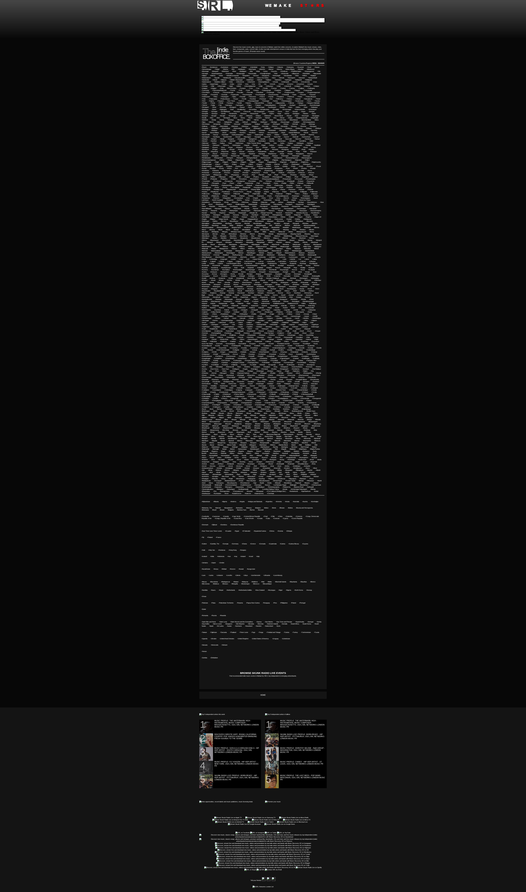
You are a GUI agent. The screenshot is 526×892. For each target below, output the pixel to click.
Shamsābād (226, 128)
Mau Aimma (244, 236)
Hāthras (220, 337)
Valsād (215, 80)
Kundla (272, 265)
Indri (242, 329)
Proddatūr (279, 170)
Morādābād (246, 229)
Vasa (273, 78)
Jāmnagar (205, 320)
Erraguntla (272, 365)
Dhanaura (215, 379)
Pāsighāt (289, 185)
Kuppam (226, 265)
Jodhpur (227, 312)
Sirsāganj (227, 118)
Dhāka (265, 379)
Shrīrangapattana (309, 122)
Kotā (300, 272)
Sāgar (264, 145)
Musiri (290, 221)
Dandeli (233, 386)
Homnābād (257, 333)
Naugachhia (296, 206)
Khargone (217, 284)
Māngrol (210, 242)
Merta (312, 232)
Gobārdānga (311, 350)
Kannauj (218, 299)
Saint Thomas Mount (254, 143)
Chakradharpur (238, 407)
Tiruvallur (240, 92)
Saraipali (258, 137)
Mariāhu (223, 238)
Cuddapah (314, 388)
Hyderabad (230, 331)
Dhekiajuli (241, 375)
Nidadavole (291, 202)
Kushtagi (303, 263)
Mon (255, 229)
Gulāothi (257, 345)
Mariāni (214, 238)
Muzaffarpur (234, 221)
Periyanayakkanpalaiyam (270, 179)
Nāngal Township (266, 213)
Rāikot (251, 164)
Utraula (275, 82)
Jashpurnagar (206, 318)
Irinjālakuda (214, 329)
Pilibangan (222, 177)
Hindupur (262, 335)
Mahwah (298, 248)
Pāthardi (205, 185)
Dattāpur (270, 383)
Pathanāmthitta (227, 185)
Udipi (260, 86)
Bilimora (220, 415)
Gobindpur (299, 350)
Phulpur (247, 177)
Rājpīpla (275, 160)
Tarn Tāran (231, 101)
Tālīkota (291, 103)
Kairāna (212, 307)
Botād (215, 411)
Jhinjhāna (279, 312)
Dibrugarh (223, 373)
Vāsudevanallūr (240, 78)
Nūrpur (295, 198)
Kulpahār (251, 267)
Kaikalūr (261, 307)
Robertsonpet (283, 147)
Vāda (231, 82)
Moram (236, 229)
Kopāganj (279, 274)
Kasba (277, 166)
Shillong (204, 126)
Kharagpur (257, 284)
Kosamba (205, 274)
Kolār (269, 276)
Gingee (223, 352)
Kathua (311, 291)
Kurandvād (216, 265)
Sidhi (237, 122)
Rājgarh (225, 162)
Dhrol (298, 373)
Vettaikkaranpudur (233, 75)
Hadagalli (240, 331)
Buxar (204, 409)
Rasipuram (224, 154)
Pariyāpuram (258, 187)
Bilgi (245, 415)
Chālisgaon (217, 407)
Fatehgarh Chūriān (238, 362)
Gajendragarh (285, 358)
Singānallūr (314, 118)
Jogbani (204, 312)
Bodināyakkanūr (297, 411)
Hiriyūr (204, 335)
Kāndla (303, 299)
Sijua (203, 122)
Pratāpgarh (290, 170)
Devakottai (216, 381)
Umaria (310, 84)
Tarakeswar (299, 101)
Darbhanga (224, 386)
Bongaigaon (241, 411)
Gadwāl (295, 358)
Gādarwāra (206, 360)
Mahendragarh (263, 251)
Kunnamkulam (238, 265)
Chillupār (273, 394)
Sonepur (215, 113)
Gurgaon (253, 343)
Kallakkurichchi (293, 303)
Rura (223, 147)
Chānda (301, 402)
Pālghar (288, 194)
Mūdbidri (286, 227)
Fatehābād (265, 362)
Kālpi (232, 303)
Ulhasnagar (222, 86)
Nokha (239, 200)
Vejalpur (313, 75)
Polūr (273, 172)
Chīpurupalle (206, 394)
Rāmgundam (219, 158)
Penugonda (229, 181)
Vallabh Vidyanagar (236, 80)
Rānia (282, 154)
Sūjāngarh (223, 109)
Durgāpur (267, 367)
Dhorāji (318, 373)
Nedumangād (265, 204)
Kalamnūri (255, 305)
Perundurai (243, 179)
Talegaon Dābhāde (313, 103)
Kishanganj (315, 278)
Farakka (225, 365)
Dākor (313, 386)
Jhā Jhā (280, 314)
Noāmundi (256, 200)
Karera (275, 295)
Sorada (295, 111)
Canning (287, 407)
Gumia (226, 345)
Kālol (248, 303)
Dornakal (265, 369)
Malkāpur (274, 246)
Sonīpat (311, 111)
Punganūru (278, 168)
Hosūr (310, 331)
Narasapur (303, 210)
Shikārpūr (235, 126)
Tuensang (205, 90)
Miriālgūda (215, 232)
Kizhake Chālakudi (273, 278)
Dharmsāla (291, 375)
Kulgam (269, 267)
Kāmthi (238, 301)
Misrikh (311, 229)
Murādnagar (258, 223)
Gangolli (251, 356)
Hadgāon (278, 341)
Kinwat (221, 280)
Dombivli (306, 369)
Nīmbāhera (206, 202)
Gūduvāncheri (279, 345)
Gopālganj (292, 348)
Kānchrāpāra (206, 310)
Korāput (249, 274)
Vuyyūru (274, 71)
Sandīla (271, 139)
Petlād (233, 179)
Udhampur (269, 86)
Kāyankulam (206, 291)
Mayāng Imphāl (296, 234)
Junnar (235, 310)
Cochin (270, 390)
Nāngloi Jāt (253, 213)
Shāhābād (272, 130)
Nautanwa (285, 206)
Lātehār (292, 259)
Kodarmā (222, 278)
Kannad (238, 299)
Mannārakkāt (238, 240)
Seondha (233, 132)
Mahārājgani (231, 253)
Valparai (223, 80)
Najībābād (226, 217)
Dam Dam (225, 369)
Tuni (257, 88)
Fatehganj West (253, 362)
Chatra (258, 400)
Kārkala (228, 295)
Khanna (286, 284)
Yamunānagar (206, 69)
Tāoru (309, 101)
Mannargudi (226, 240)
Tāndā (221, 103)
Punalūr (313, 168)
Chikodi (295, 394)
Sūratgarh (205, 107)
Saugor (255, 145)
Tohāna (256, 90)
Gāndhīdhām (242, 358)
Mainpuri (269, 248)
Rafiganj (229, 166)
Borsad (223, 411)
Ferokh (284, 360)
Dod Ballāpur (317, 369)
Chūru (292, 390)
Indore (250, 329)
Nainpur (244, 217)
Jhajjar (272, 314)
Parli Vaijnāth (235, 187)
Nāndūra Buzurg (302, 213)
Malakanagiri (285, 246)
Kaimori (221, 307)
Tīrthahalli (285, 94)
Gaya (243, 354)
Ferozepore (263, 360)
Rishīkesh (205, 149)
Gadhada (316, 358)
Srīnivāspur (313, 109)
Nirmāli (277, 200)
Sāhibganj (300, 143)
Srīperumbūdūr (300, 109)
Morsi (204, 229)
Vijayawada (317, 73)
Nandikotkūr (315, 213)
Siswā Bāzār (279, 116)
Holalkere (281, 333)
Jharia (310, 312)
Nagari (234, 219)
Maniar (310, 240)
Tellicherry (279, 99)
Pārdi (281, 187)
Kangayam (283, 299)
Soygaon (271, 111)
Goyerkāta (222, 348)
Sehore (261, 132)
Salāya (222, 143)
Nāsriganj (218, 208)
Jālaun (240, 322)
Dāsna (305, 383)
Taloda (270, 103)
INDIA (314, 63)
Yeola (263, 67)
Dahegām (213, 388)
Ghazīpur (284, 352)
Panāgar (258, 191)
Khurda (254, 280)
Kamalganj (295, 301)
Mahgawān (239, 251)
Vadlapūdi (298, 80)
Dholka (212, 375)
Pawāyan (205, 183)
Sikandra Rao (281, 120)
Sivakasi (205, 116)
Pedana (300, 181)
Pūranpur (245, 168)
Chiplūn (216, 394)
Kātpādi (278, 291)
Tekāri (318, 99)
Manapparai (317, 244)
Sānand (204, 141)
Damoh (252, 386)
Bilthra (315, 413)
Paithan (242, 196)
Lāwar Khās (257, 259)
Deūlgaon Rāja (229, 381)
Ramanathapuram (292, 158)
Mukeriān (297, 225)
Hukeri (280, 331)
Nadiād (289, 219)
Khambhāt (227, 286)
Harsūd (277, 337)
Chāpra (244, 398)
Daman (272, 386)
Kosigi (308, 272)
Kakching (312, 305)
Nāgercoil (318, 217)
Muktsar (278, 225)
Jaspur (306, 316)
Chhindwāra (287, 396)
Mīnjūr (257, 232)
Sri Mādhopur (225, 111)
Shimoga (312, 124)
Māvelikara (205, 236)
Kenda (302, 289)
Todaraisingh (266, 90)
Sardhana (216, 137)
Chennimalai (305, 398)
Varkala (281, 78)
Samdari (232, 141)
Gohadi (272, 350)
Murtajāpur (205, 223)
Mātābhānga (288, 236)
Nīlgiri (273, 202)
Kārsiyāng (308, 293)
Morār (228, 229)
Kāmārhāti (265, 301)
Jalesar (232, 322)
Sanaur (317, 139)
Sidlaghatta (228, 122)
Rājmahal (298, 160)
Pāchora (216, 198)
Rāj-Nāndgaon (286, 160)
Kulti (242, 267)
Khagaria (214, 289)
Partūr (217, 187)
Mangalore (239, 242)
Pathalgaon (239, 185)
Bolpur (260, 411)
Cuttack (273, 388)
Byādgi (316, 407)
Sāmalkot (292, 141)
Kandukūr (294, 299)
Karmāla (219, 295)
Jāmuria (288, 318)
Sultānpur (205, 109)
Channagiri (234, 402)
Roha (273, 147)
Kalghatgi (216, 305)
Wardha (300, 69)
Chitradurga (285, 392)
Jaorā (234, 318)
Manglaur (229, 242)
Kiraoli (213, 280)
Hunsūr (261, 331)
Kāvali (240, 291)
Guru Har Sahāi (207, 343)
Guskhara (304, 341)
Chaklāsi (250, 407)
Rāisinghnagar (207, 164)
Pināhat (303, 175)
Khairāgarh (282, 286)
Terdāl (244, 99)
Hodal (297, 333)
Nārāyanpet (234, 210)
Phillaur (288, 177)
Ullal (212, 86)
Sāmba (272, 141)
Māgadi (279, 253)
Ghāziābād (294, 352)
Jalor (298, 320)
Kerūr (282, 289)
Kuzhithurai (248, 263)
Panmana (292, 189)
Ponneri (236, 172)
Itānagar (286, 327)
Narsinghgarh (288, 208)
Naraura (272, 210)
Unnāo (224, 84)
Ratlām (290, 151)
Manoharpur (215, 240)
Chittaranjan (273, 392)
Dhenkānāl (230, 375)
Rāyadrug (214, 151)
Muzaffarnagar (247, 221)
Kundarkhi (291, 265)
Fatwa (301, 360)
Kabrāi (227, 310)
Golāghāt (236, 350)
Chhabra (272, 398)
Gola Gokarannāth (223, 350)
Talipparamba (280, 103)
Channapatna (222, 402)
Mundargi (215, 225)
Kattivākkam (250, 291)
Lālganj (230, 261)
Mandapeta (233, 244)
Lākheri (303, 261)
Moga (294, 229)
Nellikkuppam (240, 204)
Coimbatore (260, 390)
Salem (214, 143)
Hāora (242, 339)
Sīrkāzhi (258, 118)
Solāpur (257, 124)
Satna (269, 134)
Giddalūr (243, 352)
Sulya (290, 107)
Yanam (317, 67)
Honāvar (247, 333)
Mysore (223, 221)
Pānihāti (310, 189)
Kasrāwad (241, 293)
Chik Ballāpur (227, 396)
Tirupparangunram (314, 92)
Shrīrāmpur (206, 124)
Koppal (258, 274)
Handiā (280, 339)
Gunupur (262, 343)
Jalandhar (277, 310)
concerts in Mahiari (267, 47)
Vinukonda (284, 73)
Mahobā (205, 251)
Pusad (319, 166)
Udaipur (316, 86)
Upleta (204, 84)
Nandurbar (289, 213)
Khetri (204, 282)
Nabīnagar (205, 221)
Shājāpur (267, 128)
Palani (285, 191)
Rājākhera (304, 162)
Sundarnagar (260, 107)
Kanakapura (228, 301)
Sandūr (263, 139)
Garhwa (282, 354)
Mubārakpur (297, 227)
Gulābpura (267, 345)
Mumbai (251, 411)
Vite (319, 71)
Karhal (267, 295)
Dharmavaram (304, 375)
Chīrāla (314, 392)
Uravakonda (305, 82)
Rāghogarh (219, 166)
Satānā (285, 134)
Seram (204, 132)
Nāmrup (245, 215)
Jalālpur (249, 322)
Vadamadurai (206, 82)
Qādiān (285, 166)
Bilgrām (237, 415)
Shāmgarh (257, 128)
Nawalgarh (311, 204)
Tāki (220, 105)
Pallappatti (216, 194)
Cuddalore (205, 390)
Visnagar (205, 73)
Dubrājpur (254, 369)
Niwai (204, 206)
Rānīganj (262, 154)
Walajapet (243, 71)
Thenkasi (263, 99)
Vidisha (213, 75)
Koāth (261, 278)
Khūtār (238, 280)
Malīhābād (296, 246)
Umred (281, 84)
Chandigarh (216, 405)
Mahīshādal (228, 251)
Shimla (222, 120)
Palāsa (305, 194)
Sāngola (205, 139)
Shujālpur (296, 122)
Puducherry (256, 172)
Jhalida (253, 314)
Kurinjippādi (313, 263)
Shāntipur (215, 128)
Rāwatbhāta (262, 151)
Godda (290, 350)
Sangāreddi (241, 139)
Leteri (241, 259)
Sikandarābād (306, 120)
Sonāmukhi (233, 113)
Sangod (213, 139)
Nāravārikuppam (259, 210)
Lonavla (317, 257)
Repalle (258, 149)
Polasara (302, 172)
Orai (248, 198)
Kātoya (287, 291)
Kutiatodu (293, 263)
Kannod (307, 297)
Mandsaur (314, 242)
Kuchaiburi (226, 270)
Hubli (294, 331)
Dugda (245, 369)
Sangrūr (317, 137)
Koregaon (224, 274)
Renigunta (285, 149)
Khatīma (274, 282)
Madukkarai (206, 255)
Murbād (247, 223)
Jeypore (205, 316)
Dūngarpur (284, 367)
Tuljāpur (301, 88)
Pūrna (229, 168)
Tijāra (234, 96)
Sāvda (306, 132)
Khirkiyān (308, 280)
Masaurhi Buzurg (301, 236)
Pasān (298, 185)
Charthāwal (275, 400)
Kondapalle (308, 274)
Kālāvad (225, 305)
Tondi (248, 90)
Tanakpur (230, 103)
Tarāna (275, 101)
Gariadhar (299, 354)
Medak (271, 234)
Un (265, 84)
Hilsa (301, 335)
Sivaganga (232, 116)
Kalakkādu (274, 305)
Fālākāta (235, 365)
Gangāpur (294, 356)
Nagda (204, 219)
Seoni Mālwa (214, 132)
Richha (223, 149)
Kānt (291, 297)
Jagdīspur (315, 324)
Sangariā (231, 139)
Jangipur (260, 318)
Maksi (243, 248)
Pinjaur (284, 175)
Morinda (238, 223)
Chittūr (251, 392)
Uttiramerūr (240, 82)
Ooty (222, 88)
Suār (232, 109)
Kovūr (303, 270)
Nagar (242, 219)
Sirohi (250, 118)
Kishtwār (293, 278)
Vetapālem (246, 75)
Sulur (306, 107)
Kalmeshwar (266, 303)
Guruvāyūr (315, 341)
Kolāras (260, 276)
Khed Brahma (247, 282)
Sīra (275, 118)
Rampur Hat (235, 156)
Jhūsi (259, 312)
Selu (275, 143)
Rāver (272, 151)
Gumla (217, 345)
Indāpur (274, 329)
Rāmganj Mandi (252, 158)
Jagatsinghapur (229, 327)
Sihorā (211, 122)
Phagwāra (224, 179)
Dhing (221, 375)
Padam (316, 196)
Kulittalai (260, 267)
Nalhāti (288, 215)
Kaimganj (231, 307)
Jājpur (304, 322)
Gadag (216, 360)
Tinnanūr (313, 94)
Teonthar (253, 99)
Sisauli (289, 116)
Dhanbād (205, 379)
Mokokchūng (265, 229)
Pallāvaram (206, 194)
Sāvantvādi (206, 134)
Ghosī (275, 352)
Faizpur (243, 365)
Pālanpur (315, 194)
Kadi (300, 307)
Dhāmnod (255, 379)
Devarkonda (315, 379)
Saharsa (226, 145)
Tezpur (236, 99)
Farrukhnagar (288, 362)
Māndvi (288, 242)
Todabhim (278, 90)
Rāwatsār (251, 151)
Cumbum (255, 301)
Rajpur (258, 160)
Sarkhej (311, 134)
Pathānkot (214, 185)
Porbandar (205, 172)
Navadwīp (274, 206)
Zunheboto (224, 67)
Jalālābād (275, 322)
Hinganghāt (251, 335)
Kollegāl (242, 276)
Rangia (290, 154)
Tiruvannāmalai (228, 92)
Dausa (242, 383)
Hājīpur (248, 341)
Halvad (308, 339)
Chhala (262, 398)
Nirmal (286, 200)
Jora (303, 310)
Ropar (231, 147)
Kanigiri (273, 299)
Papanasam (244, 189)
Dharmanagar (206, 377)
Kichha (229, 280)
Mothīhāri (308, 227)
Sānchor (298, 139)
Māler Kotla (307, 246)
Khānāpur (316, 284)
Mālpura (242, 246)
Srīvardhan (253, 109)
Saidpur (290, 143)
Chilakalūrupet (284, 394)
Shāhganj (243, 130)
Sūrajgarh (233, 107)
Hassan (240, 337)
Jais (233, 324)
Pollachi (281, 172)
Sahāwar (310, 143)
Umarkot (290, 84)
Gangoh (260, 356)
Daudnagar (260, 383)
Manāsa (307, 244)
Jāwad (260, 316)
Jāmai (270, 320)
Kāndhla (205, 301)
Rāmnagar (285, 156)
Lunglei (253, 257)
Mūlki (231, 225)
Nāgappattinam (253, 219)
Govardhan (234, 348)
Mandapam (244, 244)
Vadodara (278, 80)
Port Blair (301, 170)
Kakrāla (284, 305)
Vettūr (221, 75)
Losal (303, 257)
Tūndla (265, 88)
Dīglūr (287, 371)
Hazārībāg (309, 335)
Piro (226, 175)
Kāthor (204, 293)
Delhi (216, 383)
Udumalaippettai (250, 86)
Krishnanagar (250, 270)
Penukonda (217, 181)
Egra (239, 367)
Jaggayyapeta (303, 324)
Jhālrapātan (244, 314)
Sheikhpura (278, 128)
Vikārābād (306, 73)
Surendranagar (315, 105)
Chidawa (305, 392)
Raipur (234, 164)
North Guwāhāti (217, 200)
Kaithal (204, 307)
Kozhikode (273, 270)
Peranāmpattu (310, 179)
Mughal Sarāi (236, 227)
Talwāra (248, 103)
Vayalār (217, 78)
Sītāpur (258, 116)
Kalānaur (245, 305)
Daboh (256, 388)
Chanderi (227, 405)
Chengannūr (317, 398)
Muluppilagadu (261, 225)
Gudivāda (311, 345)
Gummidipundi (207, 345)
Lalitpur (204, 261)
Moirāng (286, 229)
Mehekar (243, 234)
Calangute (249, 390)
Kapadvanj (264, 297)
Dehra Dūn (232, 383)
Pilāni (231, 177)
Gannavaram (231, 356)
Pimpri (311, 175)
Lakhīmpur (293, 261)
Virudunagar (241, 73)
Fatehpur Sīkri (311, 360)
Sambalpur (262, 141)
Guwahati (273, 354)
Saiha (282, 143)
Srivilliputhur (241, 109)
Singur (290, 118)
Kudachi (311, 267)
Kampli (246, 301)
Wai (251, 71)
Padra (270, 196)
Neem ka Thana (305, 200)
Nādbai (297, 219)
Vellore (305, 75)
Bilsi (203, 415)
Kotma (243, 272)
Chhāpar (253, 398)
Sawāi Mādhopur (294, 132)
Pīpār (276, 175)
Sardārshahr (228, 137)
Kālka (304, 303)
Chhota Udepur (274, 396)
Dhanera (301, 377)
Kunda (300, 265)
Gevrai (235, 354)
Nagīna (308, 217)
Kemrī (310, 289)
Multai (224, 225)
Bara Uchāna (231, 88)
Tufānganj (311, 88)
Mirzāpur (205, 232)
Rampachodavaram (238, 392)
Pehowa (268, 181)
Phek (296, 177)
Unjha (232, 84)
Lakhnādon (282, 261)
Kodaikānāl (240, 278)
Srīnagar (214, 111)
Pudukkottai (269, 170)
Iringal (223, 329)
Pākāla (233, 196)
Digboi (305, 371)
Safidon (280, 145)
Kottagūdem (225, 272)
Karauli (291, 295)
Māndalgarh (256, 244)
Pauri (224, 183)
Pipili (269, 175)
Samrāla (223, 141)
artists (310, 49)
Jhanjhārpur (225, 314)
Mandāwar (222, 244)
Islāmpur (295, 327)
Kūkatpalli (287, 267)
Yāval (309, 67)
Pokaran (311, 172)
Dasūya (296, 383)
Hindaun (281, 335)
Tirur (279, 92)
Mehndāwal (233, 234)
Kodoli (204, 278)
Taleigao (300, 103)
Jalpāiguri (290, 320)
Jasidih (315, 316)
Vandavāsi (205, 80)
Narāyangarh (245, 210)
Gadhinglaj (305, 358)
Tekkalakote (308, 99)
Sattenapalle (259, 134)
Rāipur (226, 164)
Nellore (229, 204)
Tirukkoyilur (235, 94)
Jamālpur (261, 320)
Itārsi (277, 327)
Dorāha (274, 369)
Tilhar (215, 96)
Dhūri (255, 373)
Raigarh (259, 164)
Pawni (232, 183)
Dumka (204, 369)
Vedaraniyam (206, 78)
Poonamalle (217, 172)
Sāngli (222, 139)
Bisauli (249, 413)
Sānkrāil (295, 137)
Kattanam (261, 291)
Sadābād (317, 145)
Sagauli (246, 145)
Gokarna (246, 350)
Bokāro (268, 411)
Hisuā (304, 333)
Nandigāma (206, 215)
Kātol (295, 291)
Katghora (213, 293)
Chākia (259, 407)
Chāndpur (205, 405)
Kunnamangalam (252, 265)
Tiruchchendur (273, 94)
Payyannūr (310, 181)
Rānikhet (252, 154)
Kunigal (263, 265)
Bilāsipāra (272, 415)
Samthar (214, 141)
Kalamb (264, 305)
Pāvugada (215, 183)
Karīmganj (258, 295)
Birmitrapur (282, 413)
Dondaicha (295, 369)
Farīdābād (215, 365)
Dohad (204, 388)
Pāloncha (276, 191)
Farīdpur (312, 362)
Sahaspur (216, 145)
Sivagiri (214, 116)
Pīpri (253, 175)
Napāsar (222, 213)
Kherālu (227, 282)
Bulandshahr (265, 409)
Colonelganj (229, 390)
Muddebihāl (275, 227)
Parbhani (290, 187)
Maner (270, 242)
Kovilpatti (312, 270)
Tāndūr (204, 103)
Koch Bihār (251, 278)
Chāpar (309, 400)
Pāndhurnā (214, 191)
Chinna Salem (239, 394)
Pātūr (239, 183)
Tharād (270, 96)
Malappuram (224, 248)
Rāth (305, 151)
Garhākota (219, 356)
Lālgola (221, 261)
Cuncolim (294, 388)
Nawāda (212, 206)
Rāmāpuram (278, 158)
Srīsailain (276, 109)
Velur (297, 75)
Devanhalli (205, 381)
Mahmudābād (215, 251)
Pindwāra (294, 175)
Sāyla (283, 132)
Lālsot (307, 259)
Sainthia (267, 143)
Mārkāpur (205, 238)
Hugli (287, 331)
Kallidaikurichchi (279, 303)
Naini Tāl (254, 217)
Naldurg (307, 215)
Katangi (222, 293)
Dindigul (250, 371)
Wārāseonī (311, 69)
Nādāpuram (308, 219)
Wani (234, 71)
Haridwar (205, 339)
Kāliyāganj (312, 303)
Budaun (295, 409)
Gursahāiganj (230, 343)
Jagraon (292, 324)
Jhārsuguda (300, 312)
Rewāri (232, 149)
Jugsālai (287, 310)
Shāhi (234, 130)
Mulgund (240, 225)
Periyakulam (287, 179)
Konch (216, 276)
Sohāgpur (296, 113)
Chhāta (215, 398)
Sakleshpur (239, 143)
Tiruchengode (247, 94)
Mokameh (276, 229)
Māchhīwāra (232, 257)
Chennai (216, 255)
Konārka (224, 276)
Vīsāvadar (229, 73)
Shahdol (252, 130)
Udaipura (307, 86)
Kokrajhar (287, 276)
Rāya (234, 151)
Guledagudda (236, 345)
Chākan (267, 407)
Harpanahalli (288, 337)
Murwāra (310, 221)
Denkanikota (206, 383)
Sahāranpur (237, 145)
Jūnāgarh (244, 310)
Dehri (223, 383)
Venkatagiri (276, 75)
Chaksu (239, 400)
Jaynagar (214, 316)
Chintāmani (227, 394)
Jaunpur (268, 316)
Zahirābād (254, 67)
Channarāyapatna (208, 402)
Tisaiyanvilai (308, 90)
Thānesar (291, 96)
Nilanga (254, 202)
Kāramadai (205, 297)
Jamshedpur (316, 318)
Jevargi (306, 314)
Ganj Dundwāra (297, 367)
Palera (297, 194)
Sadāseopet (298, 145)
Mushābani (299, 221)
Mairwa (260, 248)
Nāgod (300, 217)
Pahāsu (251, 196)
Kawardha (230, 291)
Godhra (281, 350)
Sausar (215, 134)
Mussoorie (280, 221)
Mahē (287, 251)
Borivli (232, 411)
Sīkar (271, 120)
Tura (251, 88)
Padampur (295, 196)
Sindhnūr (205, 120)
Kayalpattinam (219, 291)
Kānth (273, 297)
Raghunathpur (207, 166)
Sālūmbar (205, 143)
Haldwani (224, 341)
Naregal (223, 210)
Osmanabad (239, 198)
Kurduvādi (205, 265)
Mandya (279, 242)
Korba (233, 274)
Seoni (224, 132)
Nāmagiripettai (277, 215)
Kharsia (314, 282)
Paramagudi (206, 189)
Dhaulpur (262, 375)
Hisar (312, 333)
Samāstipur (282, 141)
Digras (279, 371)
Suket (214, 109)
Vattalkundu (227, 78)
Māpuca (276, 238)
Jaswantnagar (296, 316)
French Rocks (238, 191)
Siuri (241, 116)
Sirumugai (305, 116)
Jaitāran (205, 324)
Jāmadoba (279, 320)
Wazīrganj (252, 69)
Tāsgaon (221, 101)
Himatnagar (291, 335)
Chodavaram (224, 392)
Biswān (221, 413)
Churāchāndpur (303, 390)
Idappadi (307, 329)
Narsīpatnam (276, 208)
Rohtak (265, 147)
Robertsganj (296, 147)
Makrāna (251, 248)
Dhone (204, 375)
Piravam (245, 175)
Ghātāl (216, 354)
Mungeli (286, 223)
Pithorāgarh (206, 175)
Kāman (286, 301)
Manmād (249, 240)
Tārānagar (265, 101)
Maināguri (279, 248)
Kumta (308, 265)
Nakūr (316, 215)
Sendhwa (252, 132)
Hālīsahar (213, 341)
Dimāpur (270, 371)
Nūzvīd (286, 198)
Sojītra (272, 113)
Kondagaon (206, 276)
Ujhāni (239, 86)
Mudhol (257, 227)
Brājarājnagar (306, 409)
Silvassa (240, 120)
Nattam (306, 206)
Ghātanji (314, 352)
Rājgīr (217, 162)
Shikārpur (245, 126)
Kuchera (205, 270)
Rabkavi (260, 166)
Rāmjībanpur (206, 158)
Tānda (213, 103)
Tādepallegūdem (270, 105)
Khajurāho (271, 286)
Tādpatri (258, 105)
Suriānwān (302, 105)
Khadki (223, 289)
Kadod (285, 307)
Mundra (314, 223)
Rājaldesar (294, 162)
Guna (316, 343)
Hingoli (242, 335)
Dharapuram (260, 377)
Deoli (281, 379)
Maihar (289, 248)
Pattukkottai (249, 183)
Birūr (265, 413)
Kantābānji (282, 297)
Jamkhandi (240, 320)
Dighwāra (296, 371)
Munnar (268, 223)
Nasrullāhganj (206, 208)
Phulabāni (266, 177)
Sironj (243, 118)
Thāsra (262, 96)
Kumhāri (205, 267)
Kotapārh (263, 272)
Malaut (214, 248)
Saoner (286, 137)
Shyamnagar (285, 122)
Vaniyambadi (313, 78)
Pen (261, 181)
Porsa (310, 170)
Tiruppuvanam (289, 92)
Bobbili (213, 413)
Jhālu (234, 314)
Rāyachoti (225, 151)
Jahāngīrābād (261, 324)
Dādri (231, 388)
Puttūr (293, 166)
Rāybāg (204, 151)
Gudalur (205, 348)
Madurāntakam (290, 253)
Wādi (258, 71)
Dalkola (304, 386)
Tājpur (249, 105)
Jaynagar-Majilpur (228, 316)
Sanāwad (308, 139)
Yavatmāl (301, 67)
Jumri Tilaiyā (266, 310)
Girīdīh (214, 352)
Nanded (226, 215)
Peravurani (298, 179)
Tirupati (204, 94)
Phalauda (214, 179)
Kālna (256, 303)
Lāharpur (313, 261)
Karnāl (211, 295)
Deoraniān (280, 381)
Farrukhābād (301, 362)
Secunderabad (273, 132)
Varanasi (302, 78)
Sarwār (302, 134)
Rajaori (261, 162)
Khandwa (296, 284)
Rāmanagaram (307, 158)
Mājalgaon (271, 240)
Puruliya (213, 168)
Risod (306, 147)
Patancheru (259, 185)
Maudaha (233, 236)
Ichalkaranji (218, 331)
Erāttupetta (291, 365)
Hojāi (289, 333)
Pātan (269, 185)
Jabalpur (259, 327)
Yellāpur (271, 67)
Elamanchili (230, 367)
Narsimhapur (301, 208)
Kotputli (235, 272)
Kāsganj (260, 293)
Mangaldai (250, 242)
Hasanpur (260, 337)
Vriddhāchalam (296, 71)
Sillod (248, 120)
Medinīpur (262, 234)
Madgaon (292, 255)
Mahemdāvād (276, 251)
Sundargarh (272, 107)
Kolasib (233, 276)
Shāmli (248, 128)
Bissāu (230, 413)
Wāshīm (262, 69)
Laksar (261, 261)
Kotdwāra (252, 272)
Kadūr (277, 307)
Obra (278, 198)
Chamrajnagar (285, 405)
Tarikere (241, 101)
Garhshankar (311, 354)
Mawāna (307, 234)
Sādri (288, 145)
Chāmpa (296, 405)
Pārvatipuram (206, 187)
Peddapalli (291, 181)
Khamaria (250, 286)
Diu (211, 371)
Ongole (255, 198)
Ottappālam (227, 198)
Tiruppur (301, 92)
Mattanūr (268, 236)
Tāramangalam (287, 101)
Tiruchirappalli (260, 94)
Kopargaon (268, 274)
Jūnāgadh (254, 310)
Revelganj (249, 149)
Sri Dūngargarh (259, 111)
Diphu (224, 371)
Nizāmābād (267, 200)
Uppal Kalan (214, 84)
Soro (287, 111)
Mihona (272, 232)
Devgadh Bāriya (301, 379)
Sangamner (253, 139)
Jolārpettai (312, 310)
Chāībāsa (277, 407)
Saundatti (225, 134)
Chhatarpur (311, 396)
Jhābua (289, 314)
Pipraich (261, 175)
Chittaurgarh (261, 392)
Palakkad (279, 194)
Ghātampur (206, 354)
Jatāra (277, 316)
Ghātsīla (305, 352)
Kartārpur (298, 293)
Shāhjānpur (225, 130)
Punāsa (304, 168)
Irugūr (204, 329)
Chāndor (258, 402)
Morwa (317, 227)
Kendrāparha (291, 289)
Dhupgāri (264, 373)
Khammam (205, 286)
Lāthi (284, 259)
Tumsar (274, 88)
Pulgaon (247, 170)
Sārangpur (247, 137)
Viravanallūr (252, 73)
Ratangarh (205, 154)
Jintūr (245, 312)
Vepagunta (265, 75)
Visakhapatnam (217, 73)
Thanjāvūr (280, 96)
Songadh (205, 113)
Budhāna (286, 409)
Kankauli (265, 299)
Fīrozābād (274, 360)
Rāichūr (277, 164)
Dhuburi (289, 373)
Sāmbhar (242, 141)
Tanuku (317, 101)
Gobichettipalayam (279, 348)
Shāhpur (309, 128)
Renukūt (275, 149)
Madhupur (249, 255)
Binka (292, 413)
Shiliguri (213, 126)
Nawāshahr (300, 204)
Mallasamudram (261, 246)
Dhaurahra (251, 375)
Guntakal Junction (284, 343)
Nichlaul (301, 202)
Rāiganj (268, 164)
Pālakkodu (215, 196)
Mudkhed (248, 227)
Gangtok (242, 356)
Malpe (250, 246)
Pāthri (292, 183)
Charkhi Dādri (287, 400)
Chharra (224, 398)
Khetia (212, 282)
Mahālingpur (251, 253)
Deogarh (306, 381)
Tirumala (224, 94)
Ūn (260, 84)
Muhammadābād (309, 225)
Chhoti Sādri (261, 396)
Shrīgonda (217, 124)
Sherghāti (284, 126)
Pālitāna (246, 194)
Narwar (255, 208)
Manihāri (301, 240)
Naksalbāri (205, 217)
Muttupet (270, 221)
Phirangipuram (277, 177)
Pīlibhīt (213, 177)
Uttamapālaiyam (264, 82)
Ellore (204, 367)
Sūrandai (223, 107)
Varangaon (291, 78)
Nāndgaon (217, 215)
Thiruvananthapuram (220, 90)
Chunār (314, 390)
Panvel (266, 189)
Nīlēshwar (245, 202)
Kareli (283, 295)
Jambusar (251, 320)
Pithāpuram (217, 175)
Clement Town (281, 390)
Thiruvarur (252, 96)
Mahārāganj (219, 253)
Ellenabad (219, 367)
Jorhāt (296, 310)
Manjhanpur (282, 240)
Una (247, 84)
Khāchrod (241, 289)
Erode (281, 365)
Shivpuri (266, 124)
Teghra (211, 101)
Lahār (204, 263)
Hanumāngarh (253, 339)
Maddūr (301, 255)
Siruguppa (315, 116)
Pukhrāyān (257, 170)
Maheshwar (251, 251)
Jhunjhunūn (269, 312)
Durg (275, 367)
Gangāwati (270, 356)
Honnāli (237, 333)
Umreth (272, 84)
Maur (215, 236)
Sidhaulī (245, 122)
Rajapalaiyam (272, 162)
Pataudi (249, 185)
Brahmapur (206, 411)
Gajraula (274, 358)
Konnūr (288, 274)
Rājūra (222, 160)
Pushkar (310, 166)
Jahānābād (273, 324)
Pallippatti (304, 191)
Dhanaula (225, 379)
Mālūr (233, 246)
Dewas (273, 379)
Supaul (242, 107)
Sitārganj (249, 116)
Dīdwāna (205, 373)
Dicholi (214, 373)
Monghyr (277, 223)
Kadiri (293, 307)
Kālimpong (205, 305)
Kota (293, 272)
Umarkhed (300, 84)
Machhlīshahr (220, 257)
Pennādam (252, 181)
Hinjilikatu (233, 335)
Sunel (250, 107)
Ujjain (231, 86)
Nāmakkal (265, 215)
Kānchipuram (215, 301)
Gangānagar (206, 358)
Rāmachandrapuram (209, 160)
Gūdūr (290, 345)
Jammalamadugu (227, 320)
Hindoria (272, 335)
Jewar (298, 314)
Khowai (290, 280)
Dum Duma (214, 369)
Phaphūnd (305, 177)
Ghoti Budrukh (264, 352)
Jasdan (217, 318)
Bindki (300, 413)
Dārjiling (213, 386)
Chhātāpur (205, 398)
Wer (233, 69)
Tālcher (204, 105)
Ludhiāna (272, 257)
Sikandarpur (294, 120)
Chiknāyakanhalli (307, 394)
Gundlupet (306, 343)
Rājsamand (239, 160)
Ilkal (290, 329)
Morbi (220, 229)
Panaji (249, 191)
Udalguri (297, 86)
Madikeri (226, 255)
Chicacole (247, 111)
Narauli (280, 210)
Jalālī (266, 322)
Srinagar (205, 111)
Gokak (255, 350)
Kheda (257, 282)
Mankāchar (260, 240)
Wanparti (215, 71)
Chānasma (272, 405)
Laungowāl (268, 259)
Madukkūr (311, 253)
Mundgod (205, 225)
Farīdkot (205, 365)
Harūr (270, 337)
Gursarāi (219, 343)
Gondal (310, 348)
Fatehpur (205, 362)
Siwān (314, 113)
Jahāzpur (250, 324)
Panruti (274, 189)
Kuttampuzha (272, 263)
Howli (302, 331)
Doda (204, 371)
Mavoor (316, 234)
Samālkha (302, 141)
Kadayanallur (310, 307)
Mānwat (285, 238)
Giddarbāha (233, 352)
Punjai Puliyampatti (265, 168)
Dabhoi (264, 388)
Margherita (244, 238)
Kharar (236, 284)
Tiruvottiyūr (206, 92)
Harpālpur (299, 337)
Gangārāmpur (283, 356)
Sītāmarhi (268, 116)
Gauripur (252, 354)
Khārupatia (304, 282)
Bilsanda (211, 415)
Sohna (287, 113)
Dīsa (217, 371)
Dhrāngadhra (308, 373)
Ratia (298, 151)
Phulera (256, 177)
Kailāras (252, 307)
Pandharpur (226, 191)
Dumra (318, 367)
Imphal (283, 329)
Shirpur (286, 124)
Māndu (305, 242)
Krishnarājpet (237, 270)
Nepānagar (220, 204)
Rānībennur (272, 154)
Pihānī (239, 177)
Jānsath (242, 318)
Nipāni (294, 200)
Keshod (273, 289)
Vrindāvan (284, 71)
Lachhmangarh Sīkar (234, 263)
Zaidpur (244, 67)
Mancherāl (275, 244)
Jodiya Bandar (216, 312)
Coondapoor (217, 390)
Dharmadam (219, 377)
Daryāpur (314, 383)
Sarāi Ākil (277, 137)
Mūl (271, 225)
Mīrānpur (248, 232)
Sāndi (280, 139)
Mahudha (307, 248)
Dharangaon (272, 377)
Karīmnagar (247, 295)
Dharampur (284, 377)
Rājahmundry (316, 162)
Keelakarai (213, 67)
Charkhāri (299, 400)
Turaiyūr (243, 88)
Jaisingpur (214, 324)
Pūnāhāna (205, 170)
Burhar (219, 409)
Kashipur (251, 293)
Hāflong (268, 341)
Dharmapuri (316, 375)
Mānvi (294, 238)
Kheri (219, 282)
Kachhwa (218, 310)
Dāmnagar (262, 386)
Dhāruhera (280, 375)
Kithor (285, 278)
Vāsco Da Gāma (262, 78)
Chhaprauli (234, 398)
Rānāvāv (205, 156)
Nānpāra (232, 213)
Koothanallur (260, 263)
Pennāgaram (240, 181)
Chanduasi (237, 405)
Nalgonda (297, 215)
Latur (277, 259)
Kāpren (254, 297)
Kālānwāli (235, 305)
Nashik (247, 208)
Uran (315, 82)
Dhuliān (273, 373)
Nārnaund (313, 208)
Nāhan (283, 217)
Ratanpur (314, 151)
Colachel (277, 276)
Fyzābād (253, 365)
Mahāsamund (206, 253)
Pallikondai (314, 191)
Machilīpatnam (207, 257)
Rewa (240, 149)
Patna (276, 183)
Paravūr (299, 187)
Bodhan (204, 413)
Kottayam (214, 272)
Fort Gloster (226, 360)
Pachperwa (206, 198)
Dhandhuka (312, 377)
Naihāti (263, 217)
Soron (280, 111)
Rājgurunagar (206, 162)
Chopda (213, 392)
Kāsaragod (271, 293)
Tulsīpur (292, 88)
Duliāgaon (236, 369)
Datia (279, 383)
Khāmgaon (216, 286)
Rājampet (283, 162)
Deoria (271, 381)
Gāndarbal (263, 358)
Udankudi (288, 86)
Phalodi (204, 179)
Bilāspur (262, 415)
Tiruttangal (270, 92)
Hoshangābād (216, 333)
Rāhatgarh (306, 164)
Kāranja (299, 295)
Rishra (313, 147)
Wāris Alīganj (290, 69)
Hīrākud (223, 335)
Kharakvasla (246, 284)
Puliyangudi (226, 170)
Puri (236, 168)
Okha (264, 198)
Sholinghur (247, 124)
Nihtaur (281, 202)
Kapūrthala (244, 297)
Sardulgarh (205, 137)
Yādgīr (217, 69)
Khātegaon (284, 282)
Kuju (295, 267)
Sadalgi (308, 145)
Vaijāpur (268, 80)
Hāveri (204, 337)
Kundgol (281, 265)
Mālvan (225, 246)
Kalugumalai (223, 303)
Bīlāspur (253, 415)
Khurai (263, 280)
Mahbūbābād (309, 251)
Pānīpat (301, 189)
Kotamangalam (274, 272)
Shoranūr (237, 124)
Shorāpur (227, 124)
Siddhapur (264, 122)
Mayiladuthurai (282, 234)
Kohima (296, 276)
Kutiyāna (283, 263)
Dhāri (250, 377)
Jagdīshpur (206, 327)
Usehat (295, 82)
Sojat (279, 113)
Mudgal (265, 227)
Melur (223, 234)
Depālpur (251, 381)
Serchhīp (314, 130)
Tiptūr (294, 94)
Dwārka (247, 367)
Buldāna (254, 409)
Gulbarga (248, 345)
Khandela (306, 284)
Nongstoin (230, 200)
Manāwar (286, 244)
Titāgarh (297, 90)
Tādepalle (283, 105)
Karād (235, 297)
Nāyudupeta (278, 204)
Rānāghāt (215, 156)
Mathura (277, 236)
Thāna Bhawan (311, 96)
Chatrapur (249, 400)
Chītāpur (295, 392)
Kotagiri (285, 272)
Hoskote (205, 333)
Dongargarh (284, 369)
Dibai (232, 373)
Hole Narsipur (269, 333)
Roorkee (249, 147)
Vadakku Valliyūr (220, 82)
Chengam (205, 400)
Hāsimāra (250, 337)
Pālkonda (237, 194)
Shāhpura (289, 128)
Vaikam (259, 80)
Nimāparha (217, 202)
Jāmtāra (306, 318)
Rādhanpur (249, 166)
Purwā (204, 168)
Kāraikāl (226, 297)
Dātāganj (287, 383)
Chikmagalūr (206, 396)
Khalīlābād (260, 286)
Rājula (230, 160)
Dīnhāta (232, 371)
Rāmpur (266, 156)
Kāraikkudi (216, 297)
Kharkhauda (206, 284)
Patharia (300, 183)
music (247, 51)
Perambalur (206, 181)
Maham (241, 253)
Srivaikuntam (265, 109)
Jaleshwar (222, 322)
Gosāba (244, 348)
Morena (212, 229)
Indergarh (265, 329)
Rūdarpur (240, 147)
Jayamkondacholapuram (245, 316)
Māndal (266, 244)
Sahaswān (205, 145)
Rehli (303, 149)
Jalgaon (212, 322)
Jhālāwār (263, 314)
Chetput (294, 398)
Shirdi (303, 124)
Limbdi (233, 259)
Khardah (227, 284)
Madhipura (281, 255)
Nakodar (216, 217)
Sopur (303, 111)
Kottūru (204, 272)
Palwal (267, 191)
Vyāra (266, 71)
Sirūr (296, 116)
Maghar (270, 253)
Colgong (239, 390)
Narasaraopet (291, 210)
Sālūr (311, 141)
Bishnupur (239, 413)
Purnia (221, 168)
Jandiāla (279, 318)
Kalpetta (240, 303)
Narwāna (265, 208)
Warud (271, 69)
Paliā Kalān (256, 194)
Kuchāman (215, 270)
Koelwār (305, 276)
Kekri (317, 289)
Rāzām (311, 149)
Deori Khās (261, 381)
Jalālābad (285, 322)
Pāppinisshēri (231, 189)
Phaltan (315, 177)
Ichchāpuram (206, 331)
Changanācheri (247, 402)
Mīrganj (224, 232)
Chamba (305, 405)
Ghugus (253, 352)
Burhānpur (229, 409)
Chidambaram (240, 396)
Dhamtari (236, 379)
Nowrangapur (305, 198)
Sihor (219, 122)
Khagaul (205, 289)
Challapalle (315, 405)
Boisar (286, 411)
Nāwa (254, 206)
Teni (271, 99)
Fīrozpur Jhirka (250, 360)
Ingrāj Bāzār (233, 329)
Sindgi (214, 120)
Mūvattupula (260, 221)
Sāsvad (294, 134)
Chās (266, 400)
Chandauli (248, 405)
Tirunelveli (214, 94)
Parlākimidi (246, 187)
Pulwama (216, 170)
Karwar (280, 293)
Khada (231, 289)
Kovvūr (294, 270)
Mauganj (223, 236)
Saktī (230, 143)
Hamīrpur (289, 339)
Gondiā (302, 348)
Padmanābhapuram (281, 196)
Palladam (227, 194)
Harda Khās (224, 339)
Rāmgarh (230, 158)
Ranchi (310, 154)
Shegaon (205, 128)
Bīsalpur (257, 413)
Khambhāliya (239, 286)
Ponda (266, 172)
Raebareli (239, 166)
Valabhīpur (250, 80)
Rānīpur (242, 154)
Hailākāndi (258, 341)
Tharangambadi (253, 101)
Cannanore (297, 407)
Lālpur (315, 259)
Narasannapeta (316, 210)
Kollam (269, 166)
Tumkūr (283, 88)
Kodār (231, 278)
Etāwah (262, 365)
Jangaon (270, 318)
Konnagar (297, 274)
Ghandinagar (230, 358)
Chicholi (251, 396)
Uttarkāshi (251, 82)
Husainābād (251, 331)
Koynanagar (284, 270)
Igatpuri (298, 329)
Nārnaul (204, 210)
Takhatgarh (240, 105)
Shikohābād (224, 126)
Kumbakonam (226, 267)
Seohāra (242, 132)
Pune (288, 168)
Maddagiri (260, 255)
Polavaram (291, 172)
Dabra (248, 388)
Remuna (295, 149)
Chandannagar (260, 405)
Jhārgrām (205, 314)
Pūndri (296, 168)
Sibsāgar (274, 122)
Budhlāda (276, 409)
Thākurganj (213, 99)
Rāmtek (225, 156)
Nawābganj (222, 206)
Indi (257, 329)
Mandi (213, 244)
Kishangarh (304, 278)
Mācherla (244, 257)
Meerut (252, 234)
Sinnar (282, 118)
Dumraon (309, 367)
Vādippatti (308, 80)
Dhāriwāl (242, 377)
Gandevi (253, 358)
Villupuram (295, 73)
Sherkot (274, 126)
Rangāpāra (300, 154)
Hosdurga (228, 333)
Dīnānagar (260, 371)
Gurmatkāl (242, 343)
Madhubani (271, 255)
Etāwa (307, 413)
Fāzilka (292, 360)
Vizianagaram (309, 71)
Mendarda (205, 234)
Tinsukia (303, 94)
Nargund (214, 210)
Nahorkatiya (273, 217)
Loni (310, 257)
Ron (257, 147)
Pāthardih (310, 183)
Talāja (213, 105)
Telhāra (289, 99)
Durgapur (257, 367)
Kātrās (270, 291)
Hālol (316, 339)
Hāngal (271, 339)
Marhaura (233, 238)
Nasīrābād (237, 208)
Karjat (237, 295)
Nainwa (235, 217)
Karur (289, 293)
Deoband (316, 381)
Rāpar (234, 154)
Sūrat (214, 107)
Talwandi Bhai (259, 103)
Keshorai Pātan (262, 289)
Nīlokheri (235, 202)
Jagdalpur (217, 327)
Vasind (251, 78)
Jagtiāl (283, 324)
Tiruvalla (250, 92)
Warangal (205, 71)
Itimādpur (269, 327)
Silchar (256, 120)
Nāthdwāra (316, 206)
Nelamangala (253, 204)
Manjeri (292, 240)
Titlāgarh (288, 90)
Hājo (241, 341)
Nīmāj (226, 202)
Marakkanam (255, 238)
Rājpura (249, 160)
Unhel (240, 84)
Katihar (303, 291)
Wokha (225, 69)
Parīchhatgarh (271, 187)
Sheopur (294, 126)
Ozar (271, 198)
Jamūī (297, 318)
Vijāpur (204, 75)
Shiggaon (255, 126)
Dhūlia (281, 373)
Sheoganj (313, 126)
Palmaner (293, 191)
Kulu (236, 267)
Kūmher (316, 265)
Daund (250, 383)
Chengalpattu (216, 400)
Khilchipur (318, 280)
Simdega (231, 120)
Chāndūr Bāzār (270, 402)
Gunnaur (296, 343)
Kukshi (278, 267)
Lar (300, 259)
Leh (248, 259)
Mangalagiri (261, 242)
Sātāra (277, 134)
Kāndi (311, 299)
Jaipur (241, 324)
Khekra (236, 282)
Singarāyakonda (301, 118)
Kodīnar (212, 278)
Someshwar (254, 113)
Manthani (303, 238)
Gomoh (210, 350)
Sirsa (235, 118)
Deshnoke (240, 381)
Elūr (211, 367)
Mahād (261, 253)
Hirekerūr (213, 335)
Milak (264, 232)
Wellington (241, 69)
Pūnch (204, 67)
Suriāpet (292, 105)
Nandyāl (279, 213)
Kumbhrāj (214, 267)
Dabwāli (239, 388)
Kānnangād (229, 299)
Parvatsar (307, 185)
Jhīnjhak (289, 312)
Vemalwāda (288, 75)
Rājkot (307, 160)
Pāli (265, 194)
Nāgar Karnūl (223, 219)
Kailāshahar (242, 307)
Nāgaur (212, 219)
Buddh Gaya (311, 411)
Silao (264, 120)
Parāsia (308, 187)
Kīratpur (205, 280)
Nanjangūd (242, 213)
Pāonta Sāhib (255, 189)
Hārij (308, 337)
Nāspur (227, 208)
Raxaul (242, 151)
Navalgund (263, 206)
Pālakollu (205, 196)
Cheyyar (216, 92)
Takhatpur (228, 105)
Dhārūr (270, 375)
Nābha (215, 221)
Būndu (238, 409)
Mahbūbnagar (297, 251)
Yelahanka (290, 67)
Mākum (234, 248)
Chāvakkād (229, 400)
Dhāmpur (245, 379)
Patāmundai (279, 185)
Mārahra (267, 238)
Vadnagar (288, 80)
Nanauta (236, 215)
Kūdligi (303, 267)
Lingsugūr (224, 259)
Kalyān (213, 303)
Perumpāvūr (254, 179)
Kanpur (299, 297)
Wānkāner (225, 71)
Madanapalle (312, 255)
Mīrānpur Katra (236, 232)
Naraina (213, 213)
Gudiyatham (300, 345)
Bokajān (277, 411)
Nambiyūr (255, 215)
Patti (258, 183)
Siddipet (254, 122)
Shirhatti (295, 124)
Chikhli (216, 396)
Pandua (204, 191)
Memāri (215, 234)
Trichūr (232, 90)
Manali (217, 246)
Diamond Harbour (243, 373)
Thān (204, 99)
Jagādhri (250, 327)
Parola (225, 187)
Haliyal (204, 341)
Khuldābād (280, 280)
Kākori (293, 305)
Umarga (205, 86)
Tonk (240, 90)
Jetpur (315, 314)
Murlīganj (229, 223)
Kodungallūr (316, 276)
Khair (313, 286)
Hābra (287, 341)
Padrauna (260, 196)
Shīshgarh (276, 124)
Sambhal (252, 141)
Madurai (301, 253)
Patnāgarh (267, 183)
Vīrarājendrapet (265, 73)
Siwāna (305, 113)
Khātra (266, 282)
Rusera (215, 147)
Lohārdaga (213, 259)
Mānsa (311, 238)
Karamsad (309, 295)
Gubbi (213, 348)
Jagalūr (240, 327)
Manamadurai (206, 246)
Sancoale (289, 139)
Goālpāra (205, 352)
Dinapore (243, 386)
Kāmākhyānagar (308, 301)
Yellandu (280, 67)
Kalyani (204, 303)
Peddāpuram (279, 181)
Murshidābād (217, 223)
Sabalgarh (205, 147)
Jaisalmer (225, 324)
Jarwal (226, 318)
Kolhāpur (252, 276)
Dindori (241, 371)
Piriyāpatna (235, 175)
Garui (291, 354)
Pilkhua (204, 177)
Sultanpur (314, 107)
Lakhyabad (271, 261)
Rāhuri (286, 164)
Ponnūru (227, 172)
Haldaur (233, 341)
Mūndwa (305, 223)
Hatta (212, 337)
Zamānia (235, 67)
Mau (252, 236)
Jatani (285, 316)
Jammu (215, 320)
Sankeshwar (306, 137)
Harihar (316, 337)
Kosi (314, 272)
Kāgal (270, 307)
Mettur (291, 232)
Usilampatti (285, 82)
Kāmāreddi (276, 301)
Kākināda (302, 305)
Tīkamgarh (224, 96)
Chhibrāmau (299, 396)
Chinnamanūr (251, 394)
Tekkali (298, 99)
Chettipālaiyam (283, 398)
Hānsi (263, 339)
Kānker (247, 299)
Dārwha (204, 386)
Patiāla (284, 183)
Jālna (306, 320)
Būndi (246, 409)
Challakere (205, 407)
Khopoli (298, 280)
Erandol (300, 365)
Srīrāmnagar (287, 109)
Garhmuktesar (207, 356)
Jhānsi (214, 314)
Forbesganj (237, 360)
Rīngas (215, 149)
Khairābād (304, 286)
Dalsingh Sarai (294, 386)
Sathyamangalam (238, 134)
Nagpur (291, 217)
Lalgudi (213, 261)
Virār (276, 73)
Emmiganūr (311, 365)
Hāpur (234, 339)
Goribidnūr (262, 354)
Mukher (287, 225)
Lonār (204, 259)
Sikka (316, 120)
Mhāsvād (282, 232)
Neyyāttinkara (312, 202)
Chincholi (263, 394)
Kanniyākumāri (207, 299)
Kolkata (307, 407)
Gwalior (295, 341)
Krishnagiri (262, 270)
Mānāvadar (297, 244)
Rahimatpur (296, 164)
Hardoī (214, 339)
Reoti (267, 149)
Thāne (300, 96)
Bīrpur (273, 413)
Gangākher (218, 358)
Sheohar (303, 126)
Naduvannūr (279, 219)
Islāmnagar (315, 327)
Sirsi (211, 118)
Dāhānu (223, 388)
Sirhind (267, 118)
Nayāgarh (289, 204)
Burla (211, 409)
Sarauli (238, 137)
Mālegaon (318, 246)
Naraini (204, 213)
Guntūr (271, 343)
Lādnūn (220, 263)
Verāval (255, 75)
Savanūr (315, 132)
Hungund (271, 331)
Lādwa (212, 263)
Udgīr (279, 86)
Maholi (316, 248)
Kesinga (250, 289)
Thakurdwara (225, 99)
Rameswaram (265, 158)
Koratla (241, 274)
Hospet (317, 331)
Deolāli (297, 381)
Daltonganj (281, 386)
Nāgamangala (266, 219)
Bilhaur (229, 415)
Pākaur (225, 196)
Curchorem (283, 388)
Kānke (256, 299)
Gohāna (263, 350)
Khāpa (278, 284)
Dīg (312, 371)
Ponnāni (245, 172)
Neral (210, 204)
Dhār (293, 377)
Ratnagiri (281, 151)
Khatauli (294, 282)
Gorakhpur (254, 348)
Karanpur (237, 111)
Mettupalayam (301, 232)
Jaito (312, 322)
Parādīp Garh (218, 189)
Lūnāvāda (262, 257)
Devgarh (289, 379)
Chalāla (226, 407)
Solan (264, 113)
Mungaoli (296, 223)
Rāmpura (246, 156)
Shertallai (265, 126)
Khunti (271, 280)
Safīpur (271, 145)
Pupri (253, 168)
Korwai (214, 274)
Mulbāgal (249, 225)
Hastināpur (230, 337)
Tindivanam (206, 96)
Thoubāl (242, 96)
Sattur (249, 134)
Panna (283, 189)
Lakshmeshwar (250, 261)
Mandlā (204, 244)
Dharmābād (231, 377)
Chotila (204, 392)
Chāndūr (282, 402)
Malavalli (205, 248)
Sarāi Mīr (267, 137)
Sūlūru (298, 107)
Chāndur (292, 402)
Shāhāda (262, 130)
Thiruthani (260, 92)
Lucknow (282, 257)
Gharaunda (225, 354)
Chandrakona (311, 402)
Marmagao (314, 236)
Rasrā (215, 154)
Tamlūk (239, 103)
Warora (279, 69)
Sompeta (244, 113)
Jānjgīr (251, 318)
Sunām (282, 107)
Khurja (246, 280)
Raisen (218, 164)
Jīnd (252, 312)
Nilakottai (264, 202)
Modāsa (302, 229)
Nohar (247, 200)
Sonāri (223, 113)
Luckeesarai (293, 257)
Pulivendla (237, 170)
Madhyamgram (238, 255)
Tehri (203, 101)
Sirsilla (204, 118)
